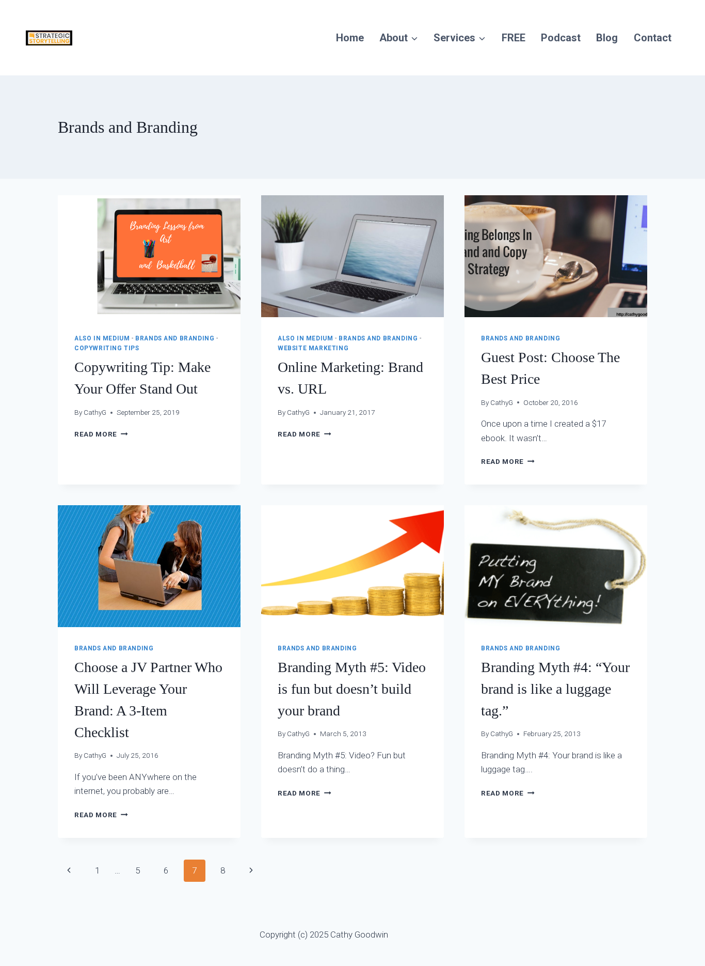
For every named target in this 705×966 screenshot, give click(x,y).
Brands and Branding (174, 338)
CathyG (95, 412)
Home (350, 38)
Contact (652, 38)
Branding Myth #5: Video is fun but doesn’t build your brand (352, 689)
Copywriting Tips (106, 348)
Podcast (561, 38)
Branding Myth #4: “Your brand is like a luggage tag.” (555, 689)
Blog (607, 38)
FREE (513, 38)
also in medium (102, 338)
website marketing (313, 348)
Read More (101, 434)
